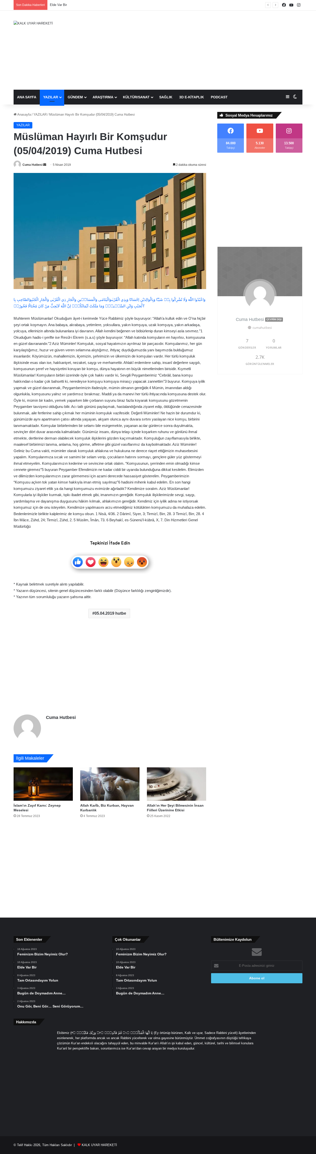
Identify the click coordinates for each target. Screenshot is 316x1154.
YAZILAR (50, 97)
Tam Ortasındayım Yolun (67, 5)
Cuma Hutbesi (32, 165)
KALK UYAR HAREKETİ (99, 1145)
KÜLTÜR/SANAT (136, 97)
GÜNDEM (75, 97)
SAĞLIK (165, 97)
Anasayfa (24, 114)
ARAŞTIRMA (103, 97)
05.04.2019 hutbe (110, 613)
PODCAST (219, 97)
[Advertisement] (207, 50)
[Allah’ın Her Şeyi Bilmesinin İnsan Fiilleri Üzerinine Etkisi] (176, 784)
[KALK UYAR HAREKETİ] (33, 23)
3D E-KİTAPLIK (191, 97)
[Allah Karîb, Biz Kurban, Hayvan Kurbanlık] (109, 784)
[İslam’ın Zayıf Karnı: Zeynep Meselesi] (43, 784)
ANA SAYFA (26, 97)
